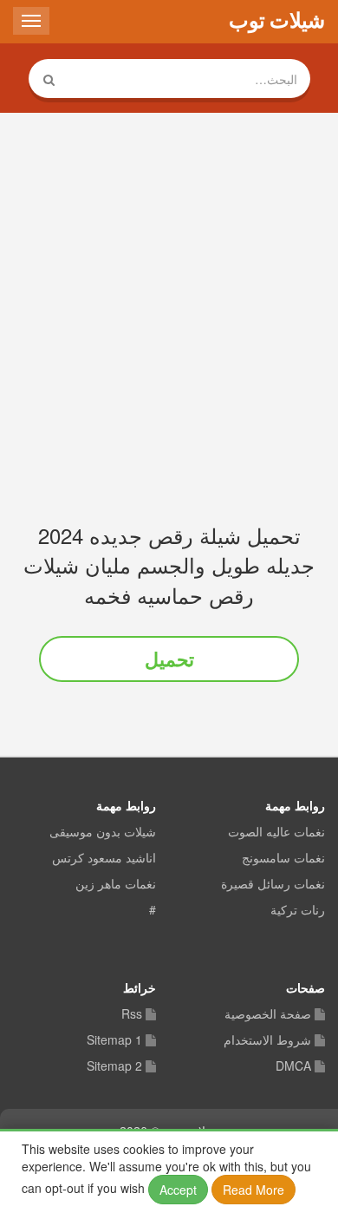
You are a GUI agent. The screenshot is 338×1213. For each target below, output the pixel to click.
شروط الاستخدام (267, 1040)
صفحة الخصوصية (267, 1014)
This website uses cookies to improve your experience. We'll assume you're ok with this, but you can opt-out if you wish (166, 1169)
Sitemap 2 (114, 1066)
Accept (178, 1189)
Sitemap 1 (114, 1040)
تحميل (169, 658)
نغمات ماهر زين (115, 884)
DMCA (293, 1066)
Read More (253, 1189)
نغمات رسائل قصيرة (273, 884)
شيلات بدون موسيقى (102, 832)
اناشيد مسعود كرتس (104, 858)
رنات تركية (297, 910)
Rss (131, 1014)
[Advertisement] (169, 308)
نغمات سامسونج (283, 858)
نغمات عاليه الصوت (276, 832)
